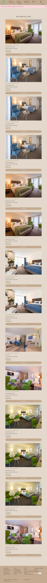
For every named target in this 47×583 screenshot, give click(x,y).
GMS (29, 579)
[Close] (45, 6)
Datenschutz (6, 581)
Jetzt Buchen (23, 54)
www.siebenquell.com (28, 574)
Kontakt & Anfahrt (7, 579)
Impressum (15, 579)
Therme (36, 569)
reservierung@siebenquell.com (30, 571)
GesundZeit (37, 571)
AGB (11, 581)
